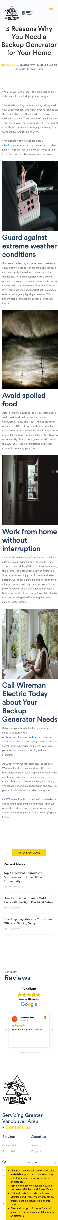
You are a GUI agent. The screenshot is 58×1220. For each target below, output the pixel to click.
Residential (8, 1151)
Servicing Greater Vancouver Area (22, 1118)
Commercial (9, 1145)
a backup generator (13, 145)
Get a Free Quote (29, 852)
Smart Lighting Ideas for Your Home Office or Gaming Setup (28, 921)
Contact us (17, 1127)
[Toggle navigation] (51, 10)
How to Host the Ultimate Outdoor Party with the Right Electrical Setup (28, 900)
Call (4, 799)
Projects (36, 1151)
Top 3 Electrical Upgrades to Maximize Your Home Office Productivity (23, 877)
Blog (12, 65)
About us (36, 1145)
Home (4, 65)
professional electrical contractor (21, 737)
